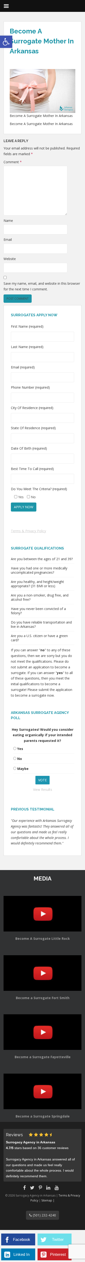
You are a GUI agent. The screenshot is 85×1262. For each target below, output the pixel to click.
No (19, 758)
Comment (13, 162)
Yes (20, 748)
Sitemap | (48, 1200)
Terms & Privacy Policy (28, 531)
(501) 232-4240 (44, 1215)
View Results (42, 789)
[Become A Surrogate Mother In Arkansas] (42, 90)
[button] (6, 42)
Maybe (23, 768)
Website (10, 258)
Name (8, 220)
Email (8, 239)
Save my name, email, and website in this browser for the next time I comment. (42, 286)
